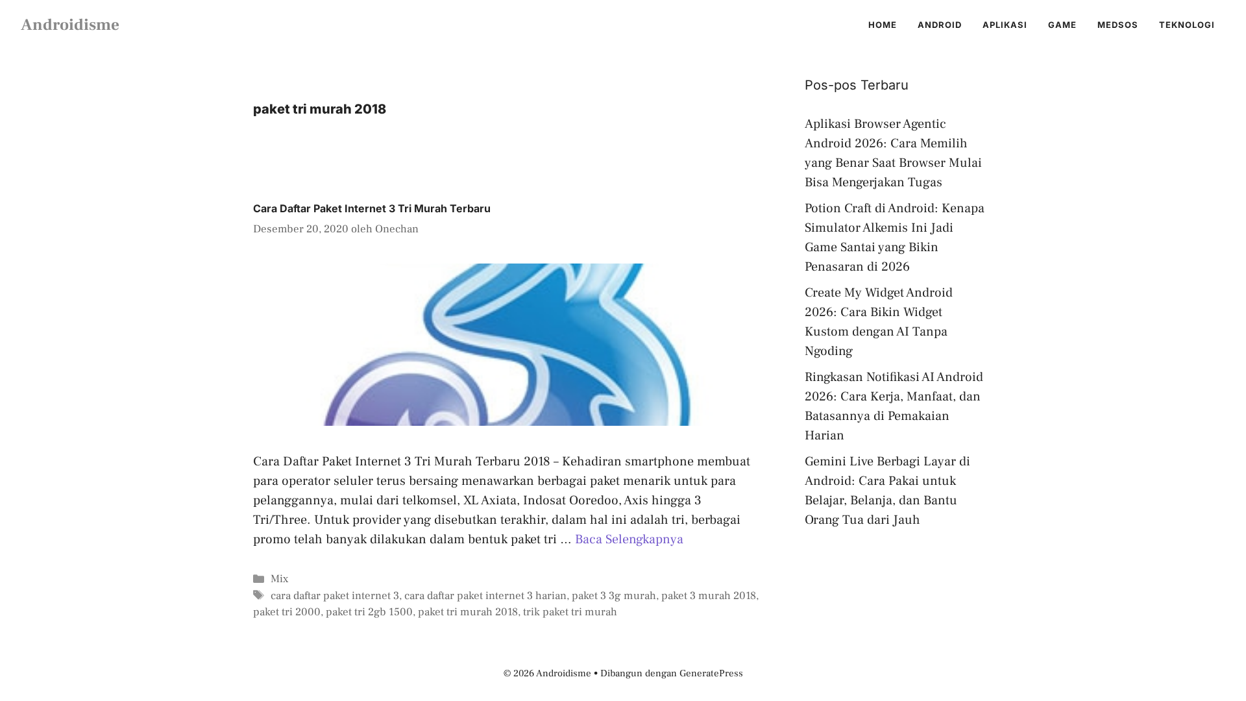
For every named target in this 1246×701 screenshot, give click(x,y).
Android (940, 24)
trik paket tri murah (570, 612)
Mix (279, 579)
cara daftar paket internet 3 (335, 596)
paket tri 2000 (287, 612)
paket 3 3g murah (614, 596)
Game (1062, 24)
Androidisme (70, 24)
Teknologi (1187, 24)
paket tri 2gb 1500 (369, 612)
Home (882, 24)
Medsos (1117, 24)
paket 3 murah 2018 (708, 596)
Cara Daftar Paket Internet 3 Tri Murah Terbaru (372, 208)
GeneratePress (711, 673)
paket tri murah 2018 (468, 612)
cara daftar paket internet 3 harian (485, 596)
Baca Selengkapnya (629, 539)
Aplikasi (1005, 24)
